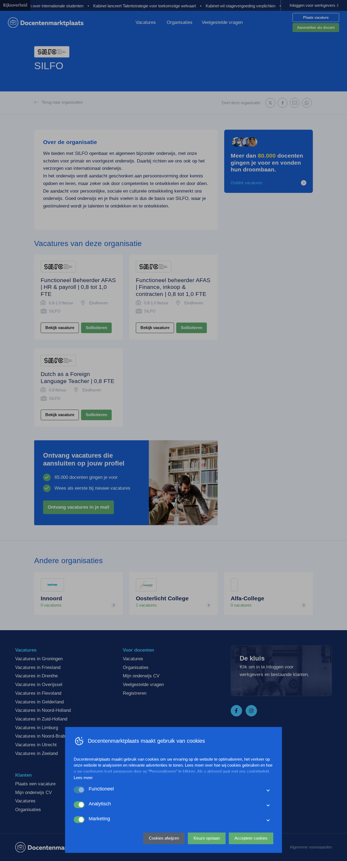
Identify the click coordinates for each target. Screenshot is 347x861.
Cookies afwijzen (164, 838)
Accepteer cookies (251, 838)
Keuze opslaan (207, 838)
